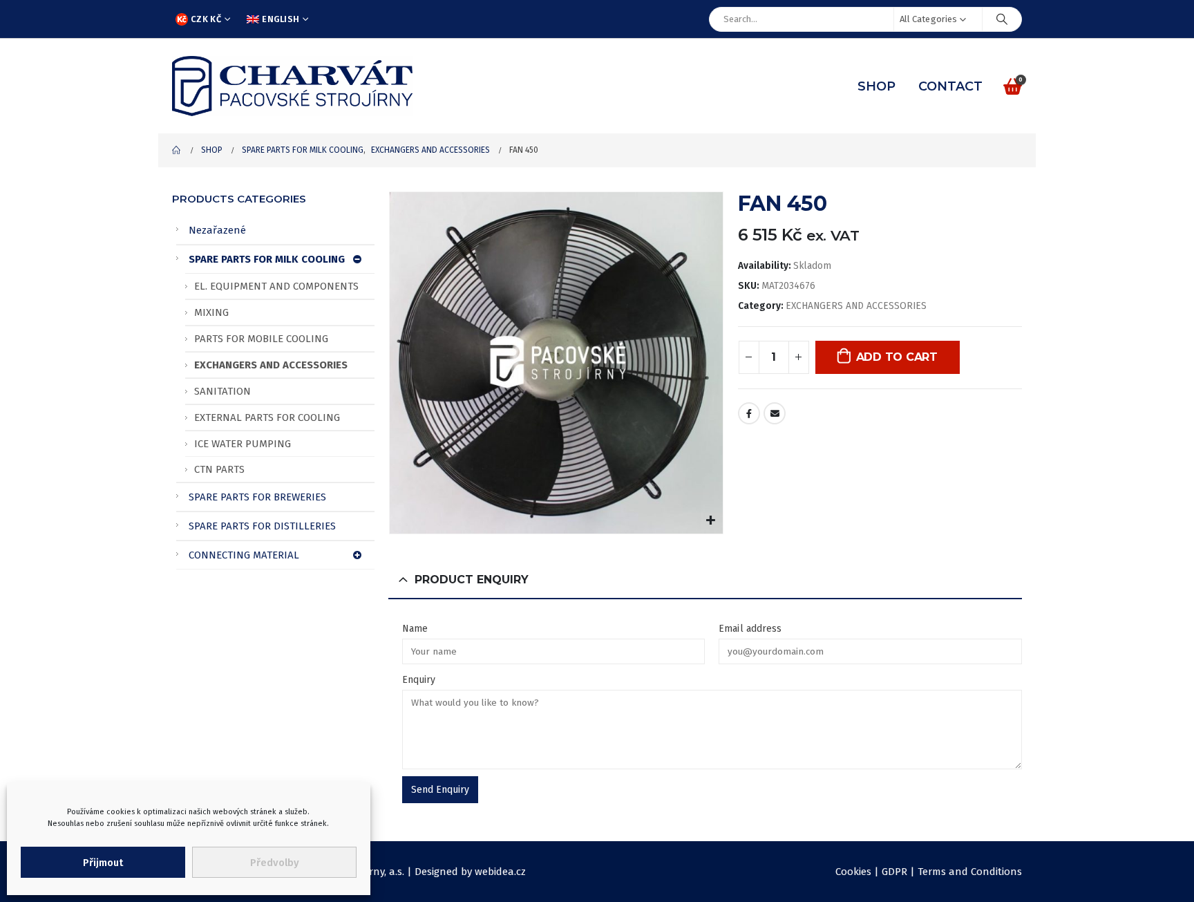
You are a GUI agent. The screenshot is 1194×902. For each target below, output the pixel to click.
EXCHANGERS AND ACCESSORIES (856, 306)
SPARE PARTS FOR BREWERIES (257, 497)
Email (775, 413)
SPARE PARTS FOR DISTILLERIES (262, 526)
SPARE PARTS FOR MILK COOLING (267, 259)
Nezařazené (217, 230)
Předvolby (274, 862)
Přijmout (103, 862)
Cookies (853, 871)
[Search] (1002, 19)
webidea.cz (500, 871)
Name (415, 629)
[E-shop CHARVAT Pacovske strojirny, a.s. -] (292, 86)
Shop (876, 86)
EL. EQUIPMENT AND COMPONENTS (276, 286)
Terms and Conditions (970, 871)
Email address (750, 629)
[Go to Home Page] (177, 150)
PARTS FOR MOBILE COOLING (261, 338)
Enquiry (419, 680)
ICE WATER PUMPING (242, 444)
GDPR (894, 871)
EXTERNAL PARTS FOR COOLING (267, 417)
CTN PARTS (219, 469)
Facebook (749, 413)
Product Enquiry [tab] (472, 579)
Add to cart (897, 357)
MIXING (211, 312)
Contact (950, 86)
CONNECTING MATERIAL (244, 555)
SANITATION (222, 391)
